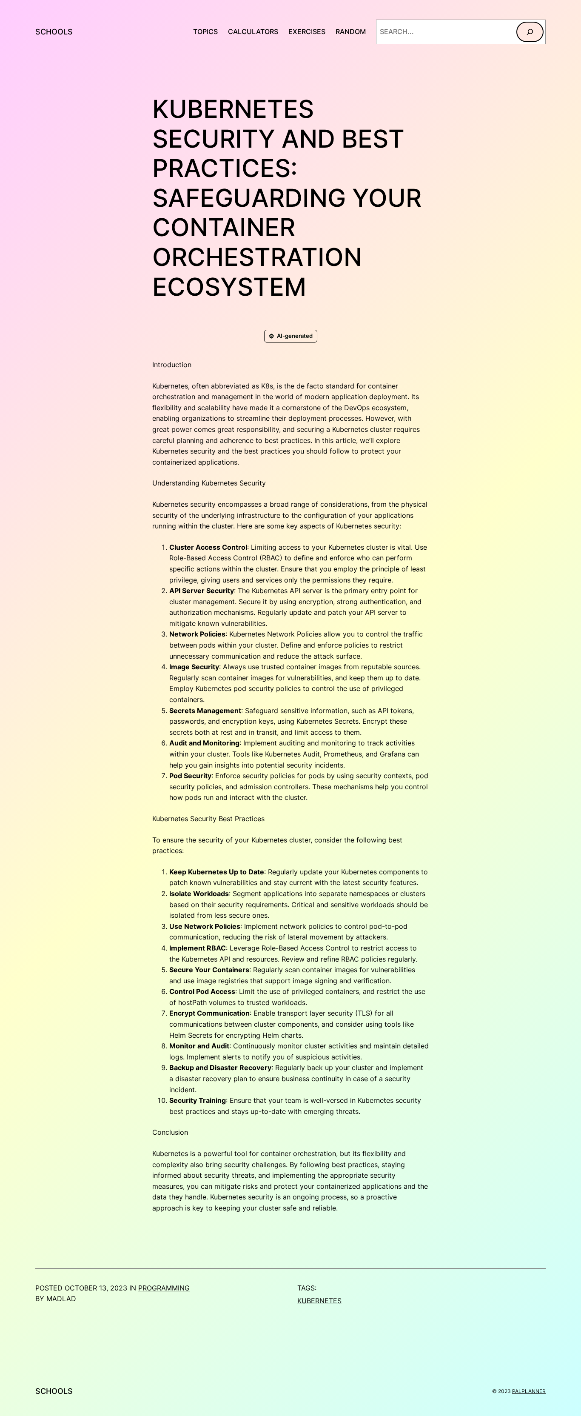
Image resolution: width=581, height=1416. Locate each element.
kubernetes (319, 1300)
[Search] (530, 32)
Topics (205, 31)
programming (164, 1288)
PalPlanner (529, 1391)
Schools (54, 31)
